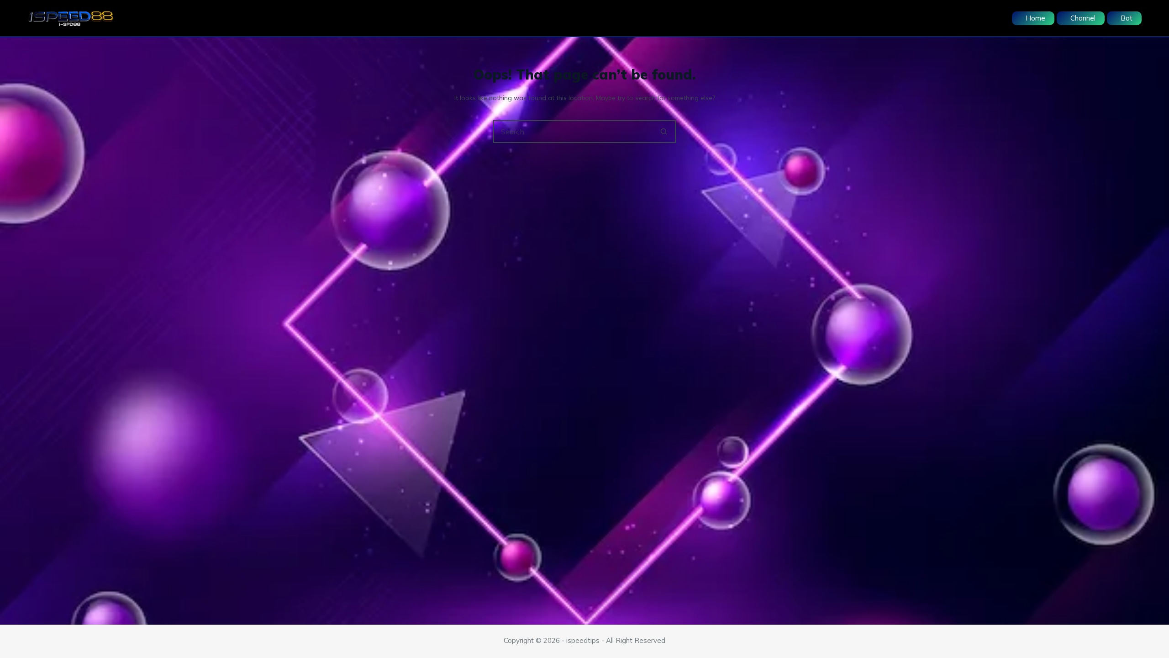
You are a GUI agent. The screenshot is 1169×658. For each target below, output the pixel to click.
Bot (1126, 18)
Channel (1082, 18)
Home (1035, 18)
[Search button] (663, 131)
